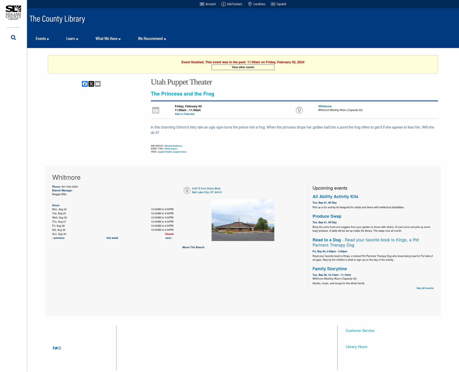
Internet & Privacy (204, 335)
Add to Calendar (185, 114)
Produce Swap (327, 216)
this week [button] (112, 238)
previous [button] (59, 238)
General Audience (173, 145)
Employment (201, 361)
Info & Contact (130, 352)
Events (41, 38)
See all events (425, 288)
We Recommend (151, 38)
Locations (127, 344)
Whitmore (325, 106)
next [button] (168, 238)
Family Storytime (330, 268)
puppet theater (165, 151)
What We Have (107, 38)
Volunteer (270, 335)
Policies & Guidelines (134, 361)
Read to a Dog (366, 242)
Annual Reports (203, 352)
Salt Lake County (275, 352)
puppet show (179, 151)
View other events (243, 67)
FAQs (124, 335)
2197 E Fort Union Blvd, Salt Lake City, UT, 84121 (207, 190)
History (197, 344)
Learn (71, 38)
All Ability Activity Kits (335, 196)
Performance (171, 148)
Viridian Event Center (278, 344)
